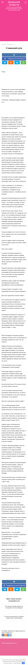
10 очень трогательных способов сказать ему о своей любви (14, 617)
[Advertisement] (14, 26)
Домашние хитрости (14, 3)
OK (23, 663)
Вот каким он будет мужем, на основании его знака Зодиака (14, 607)
